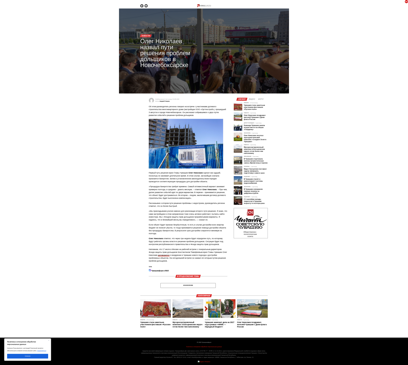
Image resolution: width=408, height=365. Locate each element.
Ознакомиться (41, 351)
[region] (27, 349)
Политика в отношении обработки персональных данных (204, 347)
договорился (163, 255)
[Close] (48, 340)
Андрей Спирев (165, 101)
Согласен (27, 356)
